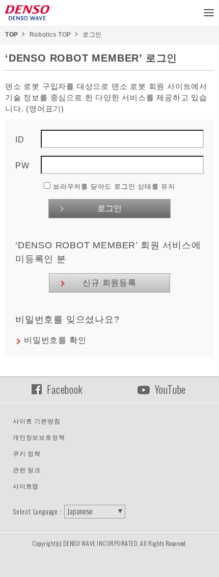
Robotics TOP (50, 34)
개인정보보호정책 (39, 437)
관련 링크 (27, 470)
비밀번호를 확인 (55, 340)
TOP (11, 34)
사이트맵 (26, 486)
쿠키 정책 (27, 453)
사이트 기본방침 (36, 421)
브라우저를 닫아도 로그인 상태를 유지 (114, 186)
